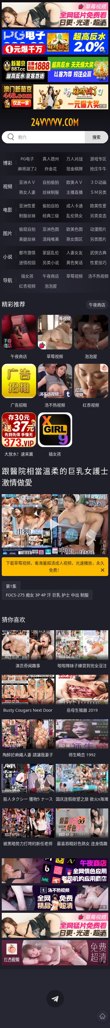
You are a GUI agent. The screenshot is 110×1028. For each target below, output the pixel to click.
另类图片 (98, 239)
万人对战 (74, 159)
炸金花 (51, 168)
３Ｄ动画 (98, 182)
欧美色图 (74, 229)
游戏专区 (98, 159)
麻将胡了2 (27, 168)
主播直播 (74, 192)
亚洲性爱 (27, 205)
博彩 (7, 163)
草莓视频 (74, 276)
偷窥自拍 (27, 229)
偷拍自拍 (51, 205)
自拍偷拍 (51, 182)
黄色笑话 (74, 262)
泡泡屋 (51, 286)
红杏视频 (27, 286)
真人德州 (51, 159)
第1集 (11, 586)
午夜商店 (51, 276)
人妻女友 (74, 252)
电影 (7, 210)
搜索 (96, 137)
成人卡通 (74, 205)
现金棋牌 (74, 168)
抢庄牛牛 (98, 168)
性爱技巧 (98, 262)
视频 (7, 186)
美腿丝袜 (27, 239)
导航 (7, 280)
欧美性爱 (98, 205)
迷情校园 (27, 262)
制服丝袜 (27, 215)
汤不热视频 (98, 276)
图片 (7, 233)
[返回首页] (102, 1016)
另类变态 (98, 215)
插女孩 (27, 276)
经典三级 (51, 215)
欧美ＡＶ (74, 182)
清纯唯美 (51, 239)
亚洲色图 (51, 229)
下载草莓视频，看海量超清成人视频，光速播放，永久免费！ (55, 566)
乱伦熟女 (74, 215)
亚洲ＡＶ (27, 182)
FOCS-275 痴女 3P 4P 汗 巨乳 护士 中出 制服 (47, 595)
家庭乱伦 (51, 252)
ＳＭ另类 (98, 192)
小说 (7, 257)
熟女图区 (74, 239)
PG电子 (27, 159)
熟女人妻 (27, 192)
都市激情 (27, 252)
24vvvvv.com (55, 122)
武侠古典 (98, 252)
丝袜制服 (51, 192)
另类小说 (51, 262)
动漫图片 (98, 229)
